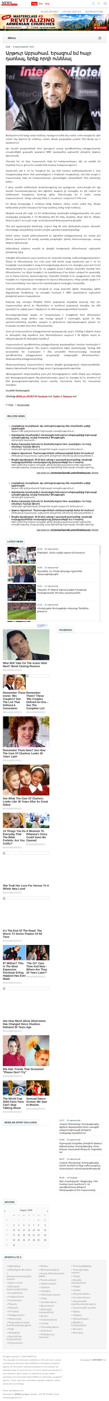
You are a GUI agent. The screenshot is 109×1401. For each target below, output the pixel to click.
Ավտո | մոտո (15, 1283)
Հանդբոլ (45, 1291)
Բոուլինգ (13, 1311)
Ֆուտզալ (78, 1332)
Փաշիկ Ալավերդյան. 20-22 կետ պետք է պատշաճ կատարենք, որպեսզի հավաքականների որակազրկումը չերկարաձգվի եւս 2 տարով (51, 460)
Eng (47, 3)
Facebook (42, 396)
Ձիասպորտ (47, 1305)
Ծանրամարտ (48, 1280)
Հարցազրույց (94, 11)
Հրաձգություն (48, 1302)
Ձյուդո (44, 1316)
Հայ (34, 3)
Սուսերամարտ (81, 1297)
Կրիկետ (45, 1287)
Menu (12, 38)
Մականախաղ (48, 1319)
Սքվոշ (76, 1311)
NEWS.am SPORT (25, 396)
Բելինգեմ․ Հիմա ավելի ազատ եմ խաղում (61, 552)
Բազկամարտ (16, 1296)
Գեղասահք (14, 1319)
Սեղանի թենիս (81, 1294)
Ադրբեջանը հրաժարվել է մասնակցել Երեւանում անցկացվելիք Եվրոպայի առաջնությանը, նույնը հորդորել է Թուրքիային (54, 436)
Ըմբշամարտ (15, 1343)
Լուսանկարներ (72, 11)
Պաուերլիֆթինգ (82, 1266)
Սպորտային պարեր (84, 1307)
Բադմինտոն (15, 1293)
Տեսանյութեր (50, 11)
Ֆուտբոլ (77, 1329)
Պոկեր (76, 1276)
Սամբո (77, 1290)
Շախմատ (46, 1330)
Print (11, 405)
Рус (41, 3)
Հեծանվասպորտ (50, 1294)
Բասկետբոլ (15, 1300)
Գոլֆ (10, 1329)
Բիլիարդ (13, 1307)
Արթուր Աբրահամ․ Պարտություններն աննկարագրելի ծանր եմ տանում (52, 453)
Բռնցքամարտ (16, 1315)
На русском (23, 405)
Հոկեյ (43, 1298)
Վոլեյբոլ (77, 1315)
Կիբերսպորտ (48, 1283)
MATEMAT (97, 1360)
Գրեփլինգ (14, 1332)
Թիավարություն (49, 1269)
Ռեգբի (76, 1286)
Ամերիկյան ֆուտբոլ (19, 1269)
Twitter (56, 396)
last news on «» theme (67, 473)
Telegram (67, 396)
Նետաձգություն (49, 1327)
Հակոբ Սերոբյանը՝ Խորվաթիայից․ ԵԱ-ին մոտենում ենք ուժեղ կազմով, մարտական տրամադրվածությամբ (80, 1166)
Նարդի (44, 1323)
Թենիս (44, 1266)
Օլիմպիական (81, 1319)
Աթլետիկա (14, 1266)
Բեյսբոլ (12, 1304)
